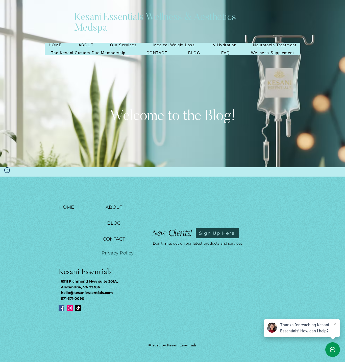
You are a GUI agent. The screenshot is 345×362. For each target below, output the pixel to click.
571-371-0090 (72, 298)
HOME (66, 207)
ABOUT (114, 207)
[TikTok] (78, 308)
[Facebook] (61, 308)
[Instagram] (70, 308)
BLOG (114, 223)
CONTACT (114, 239)
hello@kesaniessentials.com (87, 292)
